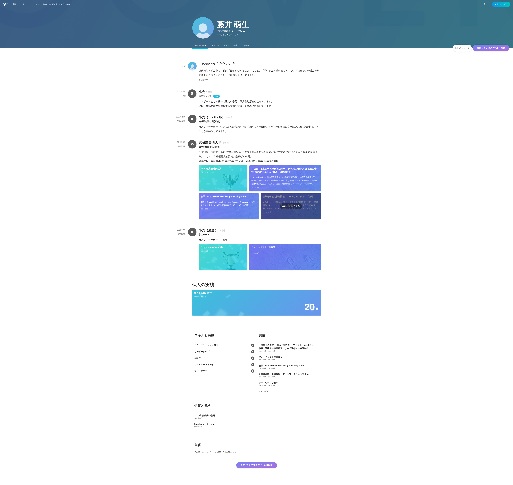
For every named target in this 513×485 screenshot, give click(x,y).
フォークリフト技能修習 (263, 247)
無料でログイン (501, 4)
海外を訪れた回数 (203, 292)
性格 (235, 45)
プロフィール (200, 45)
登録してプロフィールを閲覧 (491, 47)
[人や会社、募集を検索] (485, 4)
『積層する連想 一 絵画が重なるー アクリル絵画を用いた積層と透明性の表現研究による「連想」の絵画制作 (284, 170)
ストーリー (214, 45)
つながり (245, 45)
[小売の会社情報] (192, 93)
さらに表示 (203, 79)
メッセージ (464, 48)
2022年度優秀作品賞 (211, 168)
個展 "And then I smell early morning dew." (224, 196)
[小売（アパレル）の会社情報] (192, 119)
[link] (223, 178)
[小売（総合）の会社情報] (192, 232)
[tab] (200, 45)
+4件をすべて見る (291, 206)
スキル (226, 45)
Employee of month (212, 247)
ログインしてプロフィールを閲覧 (256, 465)
